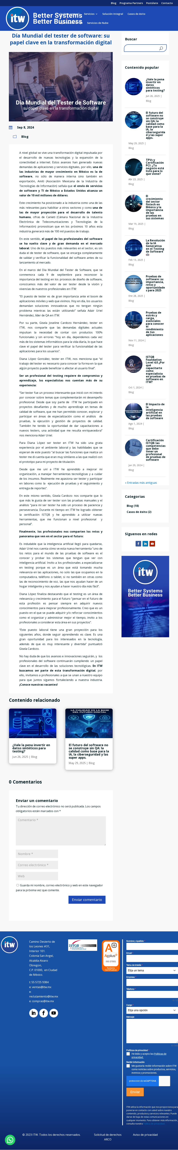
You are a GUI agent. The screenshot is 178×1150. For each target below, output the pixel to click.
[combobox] (152, 970)
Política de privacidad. (154, 1123)
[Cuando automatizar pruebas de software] (61, 120)
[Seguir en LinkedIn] (145, 543)
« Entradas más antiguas (141, 483)
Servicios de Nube (97, 23)
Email (129, 953)
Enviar (135, 1092)
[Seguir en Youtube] (152, 543)
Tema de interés (134, 965)
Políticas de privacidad (137, 1050)
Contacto (167, 3)
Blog (113, 3)
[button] (10, 1140)
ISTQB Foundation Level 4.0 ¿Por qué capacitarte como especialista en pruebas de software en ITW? (155, 369)
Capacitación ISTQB (71, 23)
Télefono (131, 989)
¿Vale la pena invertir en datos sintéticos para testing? (31, 748)
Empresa (131, 977)
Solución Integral (112, 14)
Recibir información (135, 1062)
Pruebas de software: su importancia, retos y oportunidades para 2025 (155, 283)
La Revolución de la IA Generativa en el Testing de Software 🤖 (155, 247)
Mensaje (130, 1017)
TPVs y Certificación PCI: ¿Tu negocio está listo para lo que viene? (155, 167)
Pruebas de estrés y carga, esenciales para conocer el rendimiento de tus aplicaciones (155, 324)
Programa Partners (131, 3)
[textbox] (149, 970)
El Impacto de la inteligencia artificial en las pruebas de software (155, 411)
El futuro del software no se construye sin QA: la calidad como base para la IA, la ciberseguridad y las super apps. (89, 751)
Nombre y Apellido (135, 941)
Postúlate (152, 3)
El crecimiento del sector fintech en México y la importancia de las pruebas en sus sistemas (155, 207)
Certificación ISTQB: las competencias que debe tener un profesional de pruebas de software (155, 450)
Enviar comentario (87, 899)
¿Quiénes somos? (69, 14)
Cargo (130, 1005)
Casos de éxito (136, 14)
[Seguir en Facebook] (138, 543)
